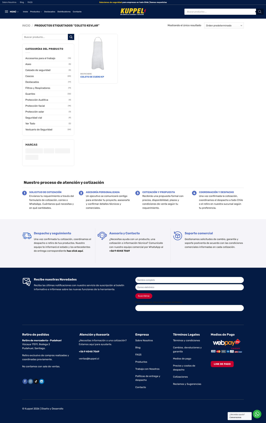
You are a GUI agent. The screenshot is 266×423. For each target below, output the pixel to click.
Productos (35, 11)
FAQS (30, 2)
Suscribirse (144, 296)
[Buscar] (260, 12)
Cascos (29, 76)
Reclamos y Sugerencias (187, 384)
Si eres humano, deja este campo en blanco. (159, 302)
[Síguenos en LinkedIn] (41, 381)
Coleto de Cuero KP (92, 77)
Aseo (28, 64)
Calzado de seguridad (37, 70)
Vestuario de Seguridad (38, 129)
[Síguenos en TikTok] (36, 381)
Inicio (25, 11)
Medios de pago (182, 358)
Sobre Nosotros (9, 2)
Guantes (30, 93)
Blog (22, 2)
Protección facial (35, 105)
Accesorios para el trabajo (40, 58)
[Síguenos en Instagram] (30, 381)
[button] (11, 12)
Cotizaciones (180, 376)
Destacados (49, 11)
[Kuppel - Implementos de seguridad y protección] (133, 11)
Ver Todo (30, 123)
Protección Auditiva (36, 99)
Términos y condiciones (186, 340)
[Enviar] (71, 37)
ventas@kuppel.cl (89, 358)
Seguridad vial (33, 117)
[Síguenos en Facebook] (25, 381)
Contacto (77, 11)
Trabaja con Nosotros (147, 368)
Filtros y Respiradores (37, 88)
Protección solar (34, 111)
